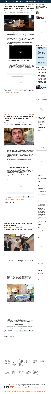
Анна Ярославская (8, 227)
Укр (38, 1)
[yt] (25, 90)
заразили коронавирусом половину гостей (26, 65)
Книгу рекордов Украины (19, 324)
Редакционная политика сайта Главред (18, 76)
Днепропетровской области (11, 389)
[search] (46, 1)
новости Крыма (18, 199)
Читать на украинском (31, 4)
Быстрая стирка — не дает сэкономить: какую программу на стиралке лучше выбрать (42, 48)
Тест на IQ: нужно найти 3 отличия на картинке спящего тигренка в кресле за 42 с (42, 60)
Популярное (31, 1)
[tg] (24, 90)
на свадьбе (12, 36)
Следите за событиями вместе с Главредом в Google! (9, 90)
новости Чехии (23, 199)
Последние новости (41, 67)
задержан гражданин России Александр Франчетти (24, 170)
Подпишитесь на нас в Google (32, 10)
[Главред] (8, 1)
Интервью (26, 1)
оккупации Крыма (28, 148)
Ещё (45, 4)
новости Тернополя (16, 92)
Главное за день (40, 4)
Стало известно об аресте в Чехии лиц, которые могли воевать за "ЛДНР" (20, 164)
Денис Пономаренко (8, 10)
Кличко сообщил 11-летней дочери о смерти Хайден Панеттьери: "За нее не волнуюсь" (41, 63)
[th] (22, 90)
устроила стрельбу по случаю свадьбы (22, 69)
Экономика (42, 14)
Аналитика (21, 1)
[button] (5, 1)
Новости (13, 1)
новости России (7, 199)
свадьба (6, 92)
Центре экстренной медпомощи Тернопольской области (20, 38)
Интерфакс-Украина (15, 152)
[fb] (27, 90)
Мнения (17, 1)
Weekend (35, 1)
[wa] (20, 90)
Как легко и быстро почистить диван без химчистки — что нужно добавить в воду (42, 56)
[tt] (29, 90)
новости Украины (10, 92)
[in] (32, 90)
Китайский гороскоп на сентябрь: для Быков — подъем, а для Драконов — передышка (41, 52)
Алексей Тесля (8, 122)
